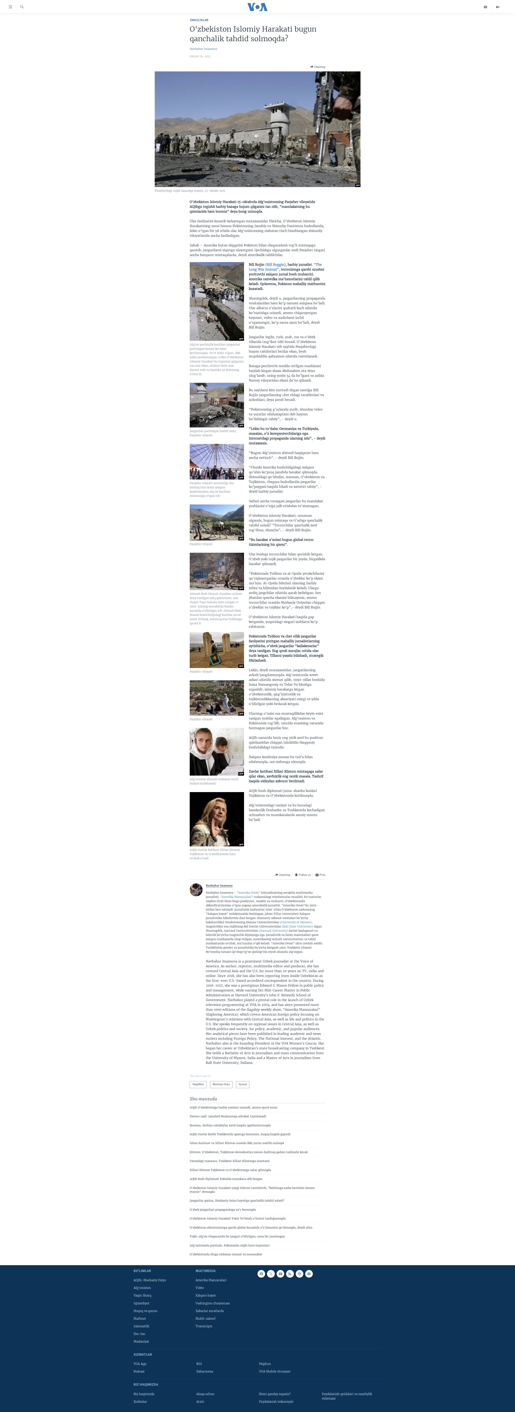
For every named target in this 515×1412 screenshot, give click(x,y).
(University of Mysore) (296, 922)
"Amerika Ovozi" (248, 892)
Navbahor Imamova (203, 49)
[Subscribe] (309, 1274)
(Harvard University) (273, 930)
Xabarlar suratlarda (210, 1311)
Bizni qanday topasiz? (275, 1394)
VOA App (140, 1364)
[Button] (317, 66)
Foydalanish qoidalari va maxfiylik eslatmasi (347, 1396)
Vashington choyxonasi (213, 1303)
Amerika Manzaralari (211, 1280)
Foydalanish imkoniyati (276, 1402)
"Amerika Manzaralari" (237, 897)
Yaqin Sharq (142, 1296)
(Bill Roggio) (275, 264)
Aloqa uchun (205, 1394)
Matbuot (140, 1318)
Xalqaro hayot (206, 1296)
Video (200, 1288)
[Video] (498, 7)
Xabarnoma (204, 1372)
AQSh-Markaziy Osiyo (150, 1280)
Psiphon (265, 1364)
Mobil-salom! (206, 1318)
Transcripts (204, 1326)
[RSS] (290, 1274)
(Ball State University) (297, 926)
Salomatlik (141, 1326)
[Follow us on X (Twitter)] (271, 1274)
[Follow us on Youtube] (280, 1274)
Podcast (139, 1372)
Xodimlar (140, 1402)
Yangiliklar (199, 20)
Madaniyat (141, 1341)
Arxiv (200, 1402)
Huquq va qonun (146, 1311)
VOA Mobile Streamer (275, 1372)
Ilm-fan (139, 1334)
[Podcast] (299, 1274)
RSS (199, 1364)
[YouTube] (485, 7)
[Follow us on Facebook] (261, 1274)
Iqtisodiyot (141, 1303)
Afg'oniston (142, 1288)
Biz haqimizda (144, 1394)
